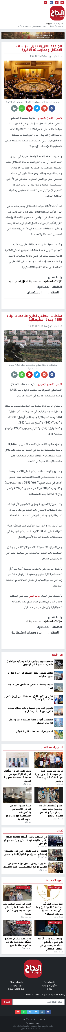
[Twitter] (36, 1012)
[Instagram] (42, 1012)
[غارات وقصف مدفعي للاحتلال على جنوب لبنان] (58, 687)
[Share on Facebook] (52, 108)
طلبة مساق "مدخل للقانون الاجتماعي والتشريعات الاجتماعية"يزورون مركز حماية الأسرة (19, 812)
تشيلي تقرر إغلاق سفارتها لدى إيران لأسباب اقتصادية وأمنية (28, 698)
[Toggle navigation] (45, 3)
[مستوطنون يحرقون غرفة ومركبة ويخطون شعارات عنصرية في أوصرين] (58, 664)
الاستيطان (34, 292)
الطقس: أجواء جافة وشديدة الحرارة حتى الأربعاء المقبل (30, 721)
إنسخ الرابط (15, 281)
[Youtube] (18, 1012)
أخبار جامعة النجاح (52, 747)
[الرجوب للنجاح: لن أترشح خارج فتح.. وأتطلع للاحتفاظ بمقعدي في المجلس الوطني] (48, 928)
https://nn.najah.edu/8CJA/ (44, 621)
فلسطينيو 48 (16, 982)
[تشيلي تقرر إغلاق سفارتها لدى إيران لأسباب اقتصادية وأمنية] (58, 699)
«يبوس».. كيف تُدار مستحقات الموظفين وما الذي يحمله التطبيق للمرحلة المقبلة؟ (49, 909)
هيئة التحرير (25, 1019)
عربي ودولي (16, 985)
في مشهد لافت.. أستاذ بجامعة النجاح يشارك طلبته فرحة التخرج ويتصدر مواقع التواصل (25, 840)
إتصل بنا (34, 1019)
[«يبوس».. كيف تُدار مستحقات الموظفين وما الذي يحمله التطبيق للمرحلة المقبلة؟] (48, 893)
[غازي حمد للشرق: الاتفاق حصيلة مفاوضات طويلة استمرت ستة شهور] (17, 928)
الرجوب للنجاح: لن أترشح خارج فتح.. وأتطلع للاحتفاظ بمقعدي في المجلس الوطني (50, 944)
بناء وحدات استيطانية (26, 632)
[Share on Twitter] (37, 108)
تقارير (59, 831)
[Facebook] (48, 1012)
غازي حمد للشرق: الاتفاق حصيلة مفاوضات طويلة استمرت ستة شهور (18, 942)
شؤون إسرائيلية (49, 985)
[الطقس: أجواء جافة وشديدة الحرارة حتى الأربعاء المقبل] (58, 722)
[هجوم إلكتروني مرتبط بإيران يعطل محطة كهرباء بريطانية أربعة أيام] (58, 711)
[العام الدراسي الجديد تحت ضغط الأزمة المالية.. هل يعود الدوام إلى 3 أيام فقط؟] (17, 893)
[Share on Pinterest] (29, 108)
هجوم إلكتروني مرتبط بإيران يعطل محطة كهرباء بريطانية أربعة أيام (30, 709)
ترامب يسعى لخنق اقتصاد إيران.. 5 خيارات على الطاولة (30, 674)
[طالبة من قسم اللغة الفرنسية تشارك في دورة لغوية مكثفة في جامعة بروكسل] (48, 760)
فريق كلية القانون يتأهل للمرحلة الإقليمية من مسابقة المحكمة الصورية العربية (18, 776)
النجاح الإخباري (57, 13)
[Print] (14, 108)
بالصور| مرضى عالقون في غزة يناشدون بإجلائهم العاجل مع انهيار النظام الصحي (25, 852)
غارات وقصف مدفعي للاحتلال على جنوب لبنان (30, 686)
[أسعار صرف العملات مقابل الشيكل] (58, 734)
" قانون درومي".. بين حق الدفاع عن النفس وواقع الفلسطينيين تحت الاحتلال (25, 865)
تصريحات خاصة (54, 880)
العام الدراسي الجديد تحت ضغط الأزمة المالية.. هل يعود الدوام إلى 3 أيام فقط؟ (17, 909)
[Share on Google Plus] (44, 108)
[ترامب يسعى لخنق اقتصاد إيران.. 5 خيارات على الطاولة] (58, 675)
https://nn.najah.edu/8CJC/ (44, 281)
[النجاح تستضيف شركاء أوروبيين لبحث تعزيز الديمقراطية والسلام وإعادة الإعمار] (48, 795)
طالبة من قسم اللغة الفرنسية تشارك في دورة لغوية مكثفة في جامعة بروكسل (49, 776)
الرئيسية (61, 23)
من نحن (42, 1019)
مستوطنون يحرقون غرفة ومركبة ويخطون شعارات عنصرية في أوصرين (30, 663)
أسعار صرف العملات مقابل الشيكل (34, 731)
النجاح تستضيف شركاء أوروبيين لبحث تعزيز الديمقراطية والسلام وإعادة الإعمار (51, 811)
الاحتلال (53, 292)
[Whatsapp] (24, 1012)
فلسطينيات (50, 23)
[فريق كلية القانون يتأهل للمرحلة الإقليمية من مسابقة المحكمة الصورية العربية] (17, 760)
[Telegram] (30, 1012)
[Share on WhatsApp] (22, 108)
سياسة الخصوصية (33, 1023)
